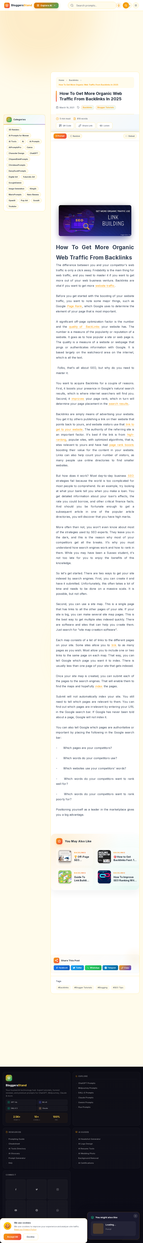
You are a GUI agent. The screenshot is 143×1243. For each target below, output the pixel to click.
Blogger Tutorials (105, 107)
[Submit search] (126, 5)
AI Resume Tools (86, 1148)
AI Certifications (86, 1163)
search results (118, 403)
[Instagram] (57, 1189)
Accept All (12, 1237)
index (99, 686)
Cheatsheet (14, 1144)
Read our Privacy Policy (25, 1229)
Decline (31, 1237)
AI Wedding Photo (86, 1153)
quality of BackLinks (84, 326)
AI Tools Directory (17, 1148)
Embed (132, 136)
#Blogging (102, 987)
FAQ (10, 1163)
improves (78, 398)
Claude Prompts (85, 1097)
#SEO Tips (118, 987)
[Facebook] (16, 1189)
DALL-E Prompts (86, 1092)
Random (76, 136)
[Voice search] (119, 5)
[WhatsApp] (57, 1210)
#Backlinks (63, 987)
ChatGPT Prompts (86, 1083)
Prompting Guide (16, 1139)
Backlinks (73, 80)
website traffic (104, 285)
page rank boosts (121, 445)
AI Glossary (14, 1153)
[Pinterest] (37, 1210)
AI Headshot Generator (89, 1139)
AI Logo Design (85, 1144)
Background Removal (88, 1158)
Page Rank (74, 306)
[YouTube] (16, 1210)
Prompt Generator (17, 1158)
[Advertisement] (71, 38)
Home (61, 80)
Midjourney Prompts (87, 1088)
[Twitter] (37, 1189)
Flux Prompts (84, 1107)
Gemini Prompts (85, 1102)
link (114, 645)
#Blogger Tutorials (83, 987)
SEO (131, 475)
